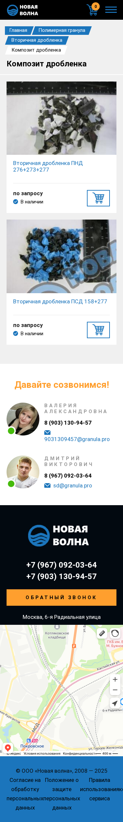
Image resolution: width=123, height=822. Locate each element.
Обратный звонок (61, 597)
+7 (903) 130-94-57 (61, 576)
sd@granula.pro (72, 485)
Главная (18, 30)
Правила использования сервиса (99, 789)
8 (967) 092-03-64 (68, 475)
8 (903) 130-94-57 (68, 422)
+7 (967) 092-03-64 (61, 565)
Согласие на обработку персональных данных (25, 794)
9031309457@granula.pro (77, 439)
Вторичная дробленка (36, 40)
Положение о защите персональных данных (61, 794)
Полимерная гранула (61, 30)
